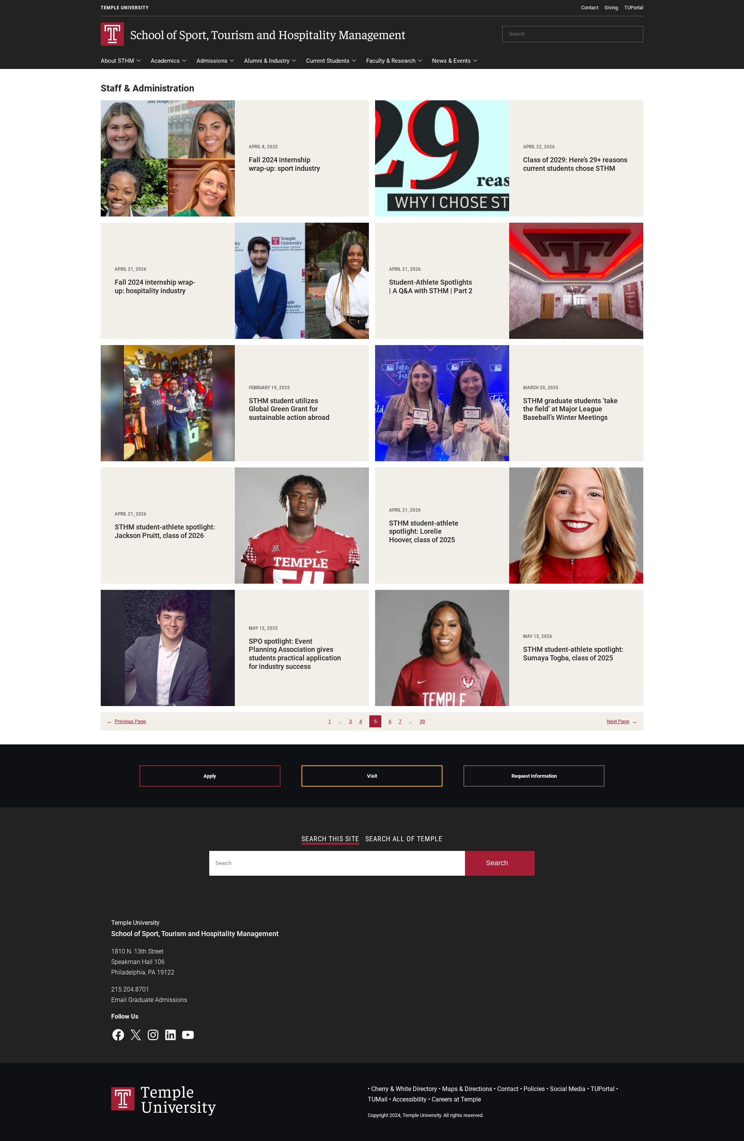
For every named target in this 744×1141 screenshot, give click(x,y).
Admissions (211, 60)
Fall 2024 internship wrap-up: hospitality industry (155, 286)
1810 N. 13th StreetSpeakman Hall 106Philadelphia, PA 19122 (142, 962)
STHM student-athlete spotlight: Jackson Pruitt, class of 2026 (165, 531)
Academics (165, 60)
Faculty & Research (390, 60)
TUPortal (633, 7)
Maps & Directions (467, 1089)
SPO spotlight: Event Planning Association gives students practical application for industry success (295, 653)
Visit (372, 776)
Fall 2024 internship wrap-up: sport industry (285, 164)
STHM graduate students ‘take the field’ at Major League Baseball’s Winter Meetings (570, 409)
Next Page (622, 721)
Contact (589, 7)
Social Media (568, 1089)
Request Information (534, 776)
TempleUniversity (178, 1098)
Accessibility (410, 1099)
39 (422, 721)
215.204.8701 (130, 989)
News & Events (451, 60)
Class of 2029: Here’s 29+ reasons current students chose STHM (575, 164)
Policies (534, 1089)
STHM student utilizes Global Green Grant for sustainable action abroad (289, 409)
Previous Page (126, 721)
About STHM (117, 60)
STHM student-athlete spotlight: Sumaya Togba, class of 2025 (573, 653)
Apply (209, 776)
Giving (611, 7)
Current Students (328, 60)
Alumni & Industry (266, 60)
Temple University (125, 7)
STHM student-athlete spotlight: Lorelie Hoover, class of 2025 (423, 531)
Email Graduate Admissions (149, 1000)
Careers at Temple (456, 1099)
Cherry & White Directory (404, 1089)
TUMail (378, 1099)
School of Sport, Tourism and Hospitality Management (268, 34)
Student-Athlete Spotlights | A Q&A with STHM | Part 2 (430, 286)
